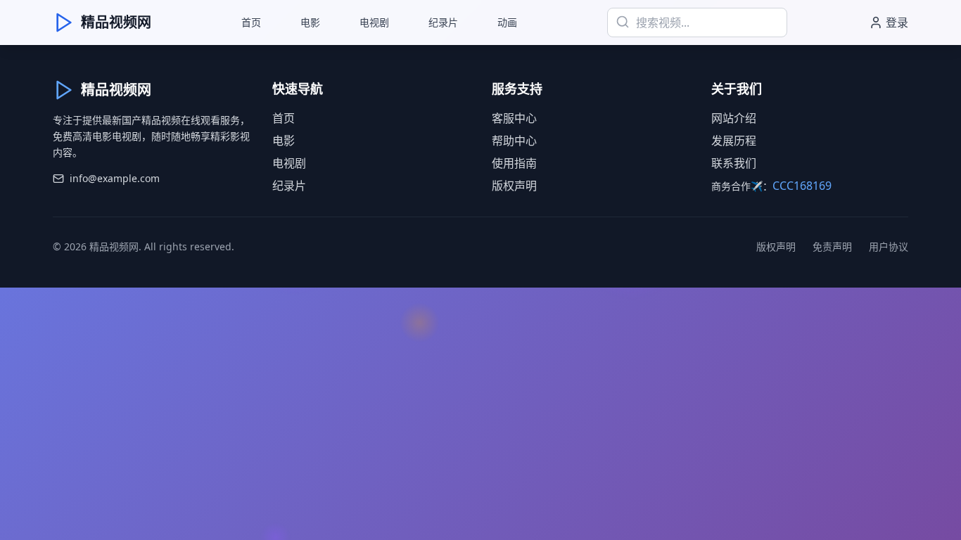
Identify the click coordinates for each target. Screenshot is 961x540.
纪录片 (443, 22)
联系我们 (733, 163)
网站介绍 (733, 118)
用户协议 (888, 246)
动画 (507, 22)
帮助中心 (514, 140)
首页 (251, 22)
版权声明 (514, 185)
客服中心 (514, 118)
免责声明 (832, 246)
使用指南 (514, 163)
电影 (310, 22)
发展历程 (733, 140)
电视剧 (374, 22)
